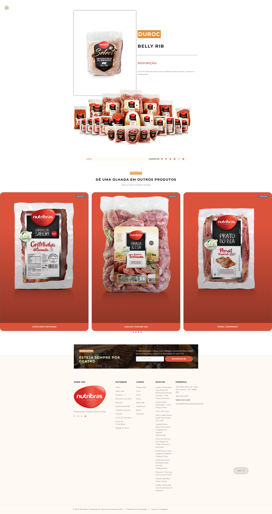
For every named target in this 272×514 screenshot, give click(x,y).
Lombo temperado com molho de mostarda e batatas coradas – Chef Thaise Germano (164, 392)
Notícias (118, 402)
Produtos (119, 395)
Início (117, 387)
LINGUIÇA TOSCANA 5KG (136, 327)
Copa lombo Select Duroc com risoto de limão (164, 418)
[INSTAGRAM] (78, 416)
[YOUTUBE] (85, 416)
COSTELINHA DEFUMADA (44, 327)
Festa (138, 395)
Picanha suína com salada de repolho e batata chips (164, 454)
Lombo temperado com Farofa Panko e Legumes (164, 488)
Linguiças (140, 414)
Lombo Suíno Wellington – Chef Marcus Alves (163, 405)
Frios (138, 391)
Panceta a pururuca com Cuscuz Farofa (164, 473)
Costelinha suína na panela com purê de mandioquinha (163, 464)
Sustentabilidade (122, 406)
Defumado (140, 402)
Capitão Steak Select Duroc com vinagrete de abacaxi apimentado (163, 429)
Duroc (89, 159)
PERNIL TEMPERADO (228, 327)
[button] (162, 159)
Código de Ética (122, 428)
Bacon (138, 410)
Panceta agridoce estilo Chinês (163, 480)
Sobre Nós (119, 391)
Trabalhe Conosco (122, 410)
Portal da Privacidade (120, 422)
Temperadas (141, 387)
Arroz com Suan (162, 411)
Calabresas (140, 406)
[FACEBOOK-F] (74, 416)
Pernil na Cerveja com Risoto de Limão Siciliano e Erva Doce (163, 443)
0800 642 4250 (183, 400)
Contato (118, 414)
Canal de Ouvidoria (123, 418)
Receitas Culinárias (123, 399)
